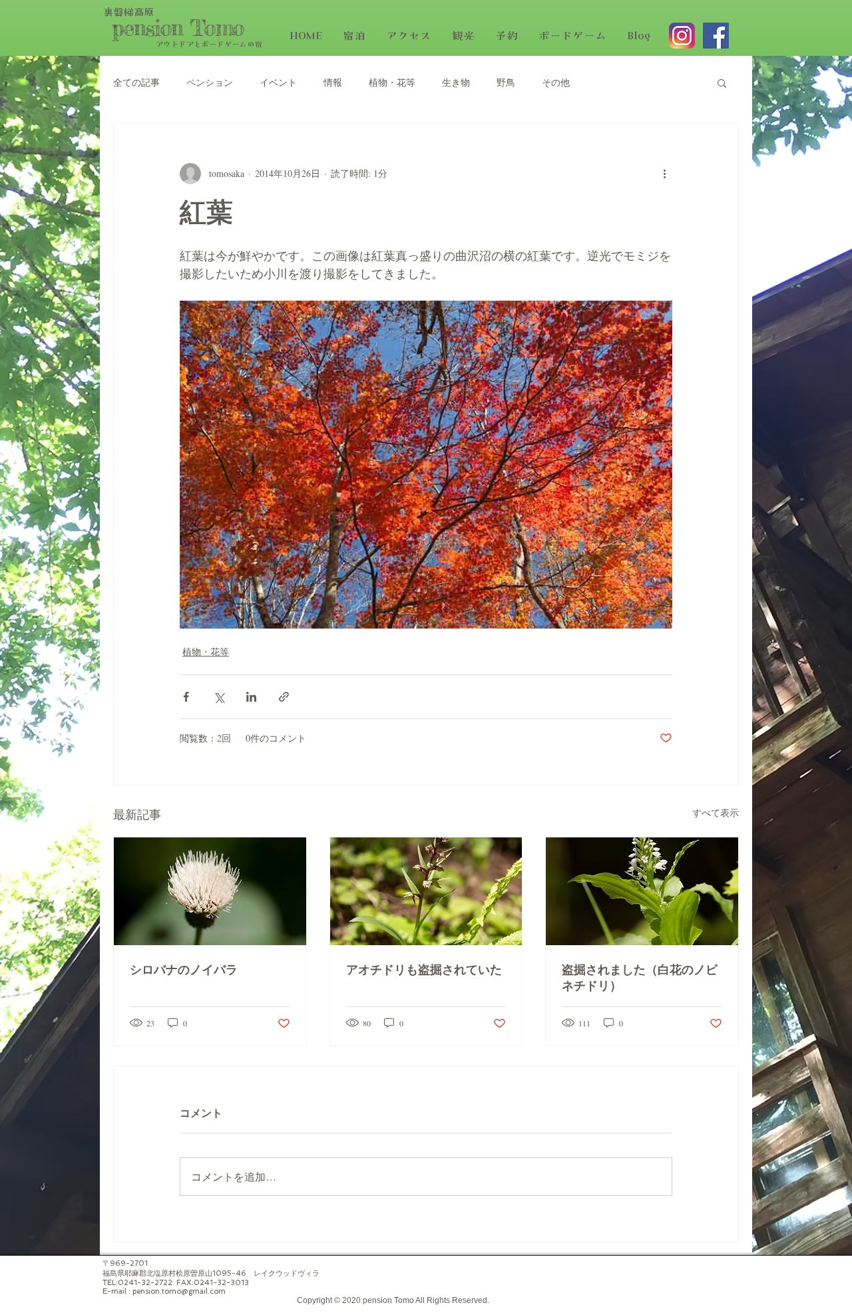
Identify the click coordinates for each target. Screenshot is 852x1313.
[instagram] (682, 36)
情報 (332, 82)
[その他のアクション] (664, 174)
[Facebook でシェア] (186, 696)
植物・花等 (392, 82)
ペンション (209, 82)
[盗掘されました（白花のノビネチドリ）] (642, 891)
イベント (278, 82)
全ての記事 (136, 82)
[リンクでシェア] (284, 696)
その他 (556, 82)
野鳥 (506, 82)
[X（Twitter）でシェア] (218, 696)
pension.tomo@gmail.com (179, 1291)
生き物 (456, 82)
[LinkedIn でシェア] (251, 696)
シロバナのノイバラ (184, 971)
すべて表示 (715, 812)
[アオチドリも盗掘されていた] (426, 891)
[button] (722, 82)
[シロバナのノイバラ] (210, 891)
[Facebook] (716, 36)
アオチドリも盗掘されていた (424, 971)
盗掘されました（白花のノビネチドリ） (640, 979)
